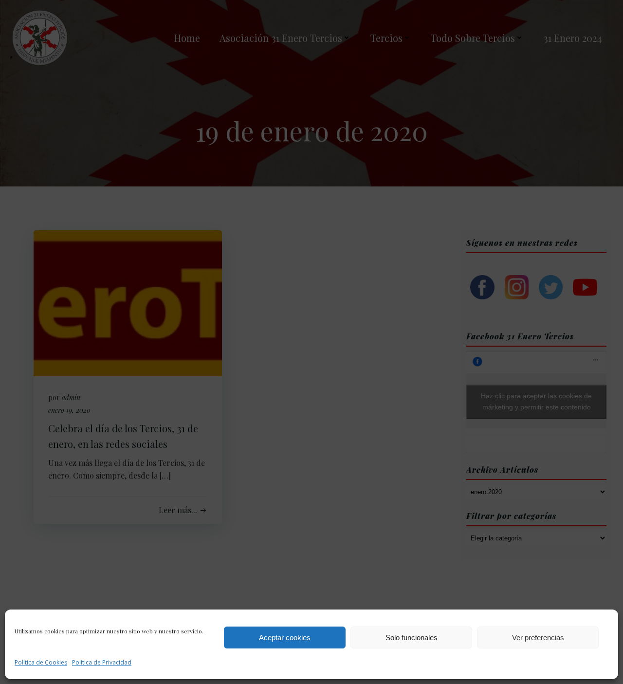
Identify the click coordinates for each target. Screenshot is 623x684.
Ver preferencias (538, 637)
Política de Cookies (41, 662)
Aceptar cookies (285, 637)
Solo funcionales (411, 637)
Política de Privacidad (101, 662)
